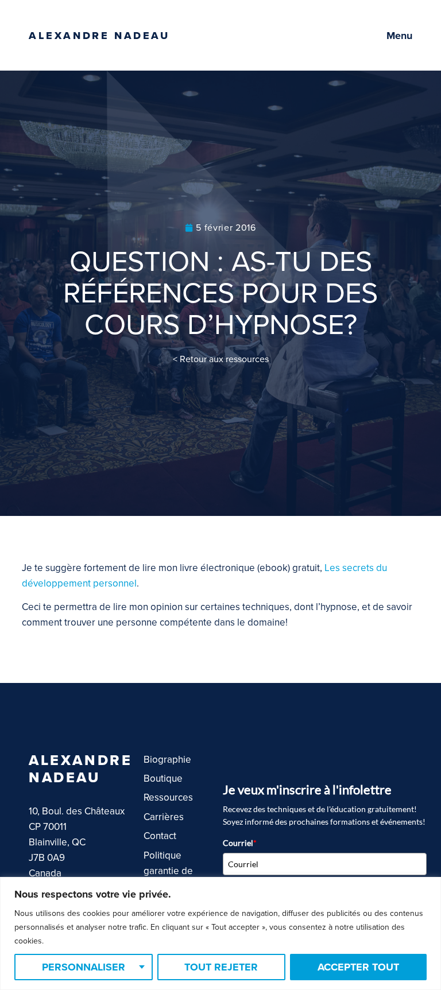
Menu (399, 35)
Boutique (163, 778)
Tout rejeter (221, 967)
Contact (160, 836)
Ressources (168, 797)
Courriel (240, 843)
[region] (220, 933)
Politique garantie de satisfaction (168, 870)
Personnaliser (83, 967)
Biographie (167, 760)
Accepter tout (358, 967)
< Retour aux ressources (221, 359)
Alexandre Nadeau (99, 35)
